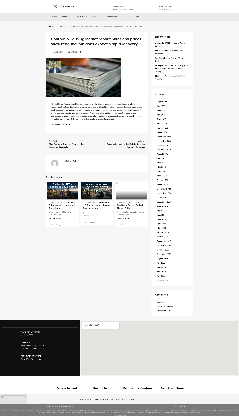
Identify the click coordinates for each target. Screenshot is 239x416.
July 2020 (161, 276)
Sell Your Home (172, 388)
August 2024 (162, 206)
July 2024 (161, 210)
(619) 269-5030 (165, 9)
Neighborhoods (112, 16)
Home (54, 16)
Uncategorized (61, 26)
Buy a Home (102, 388)
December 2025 (164, 136)
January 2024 (162, 236)
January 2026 (162, 132)
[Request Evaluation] (137, 381)
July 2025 (161, 158)
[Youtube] (179, 17)
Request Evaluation (137, 388)
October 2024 (163, 197)
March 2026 (162, 123)
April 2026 (161, 119)
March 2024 (162, 228)
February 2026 (163, 128)
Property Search (81, 16)
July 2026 (161, 106)
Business (160, 302)
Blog (128, 16)
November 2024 (164, 193)
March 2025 (162, 175)
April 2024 (161, 223)
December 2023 (164, 241)
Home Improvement (165, 306)
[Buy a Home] (101, 381)
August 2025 (162, 154)
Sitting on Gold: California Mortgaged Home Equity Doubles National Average (171, 68)
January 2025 (162, 184)
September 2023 (164, 254)
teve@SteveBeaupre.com (32, 359)
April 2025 (161, 171)
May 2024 (161, 219)
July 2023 (161, 263)
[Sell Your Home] (172, 381)
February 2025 (163, 180)
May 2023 (161, 271)
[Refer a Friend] (66, 381)
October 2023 (163, 250)
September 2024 (164, 202)
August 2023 (162, 258)
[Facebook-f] (168, 17)
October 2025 (163, 145)
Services (95, 16)
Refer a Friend (66, 388)
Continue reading (55, 218)
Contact (138, 16)
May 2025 (161, 167)
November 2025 (164, 141)
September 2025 (164, 149)
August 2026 (162, 101)
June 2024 (161, 215)
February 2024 (163, 232)
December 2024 (164, 189)
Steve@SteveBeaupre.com (123, 9)
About (64, 16)
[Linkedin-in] (185, 17)
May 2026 (161, 114)
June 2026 (161, 110)
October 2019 (163, 280)
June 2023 (161, 267)
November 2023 (164, 245)
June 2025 (161, 162)
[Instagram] (174, 17)
